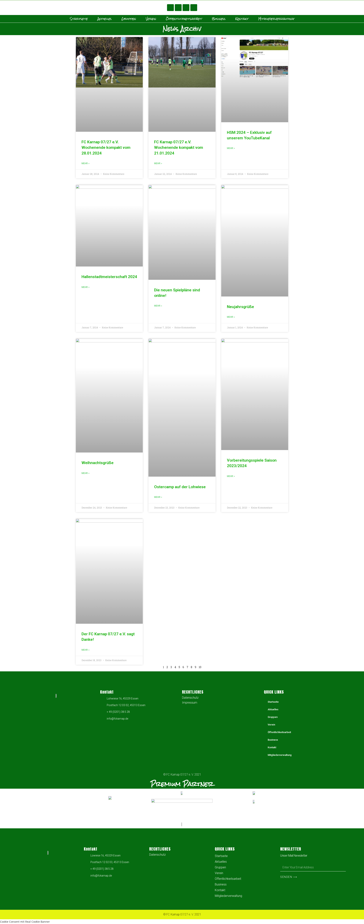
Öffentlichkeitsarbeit (184, 19)
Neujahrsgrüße (240, 306)
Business (219, 19)
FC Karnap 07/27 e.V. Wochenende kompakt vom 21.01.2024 (178, 147)
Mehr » (85, 163)
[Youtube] (178, 7)
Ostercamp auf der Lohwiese (180, 487)
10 (200, 667)
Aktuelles (104, 19)
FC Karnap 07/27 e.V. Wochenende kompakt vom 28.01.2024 (106, 147)
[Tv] (193, 7)
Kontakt (242, 19)
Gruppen (128, 19)
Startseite (79, 19)
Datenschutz (190, 697)
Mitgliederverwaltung (276, 19)
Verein (151, 19)
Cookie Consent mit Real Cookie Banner (25, 921)
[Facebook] (170, 7)
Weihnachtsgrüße (98, 462)
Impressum (189, 702)
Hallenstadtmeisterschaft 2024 (109, 276)
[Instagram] (186, 7)
